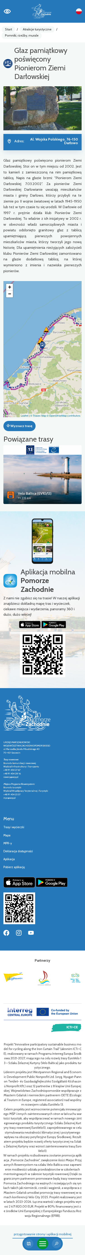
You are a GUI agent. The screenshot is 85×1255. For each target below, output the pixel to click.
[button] (42, 345)
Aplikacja (9, 859)
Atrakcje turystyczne (37, 29)
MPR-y (7, 843)
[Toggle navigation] (42, 1243)
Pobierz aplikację (14, 867)
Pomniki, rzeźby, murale (22, 35)
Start (8, 29)
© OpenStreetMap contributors (63, 415)
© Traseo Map (38, 415)
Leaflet (24, 415)
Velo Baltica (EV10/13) (34, 493)
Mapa (6, 835)
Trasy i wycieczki (13, 827)
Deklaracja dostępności (18, 851)
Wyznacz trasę (21, 426)
